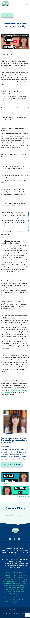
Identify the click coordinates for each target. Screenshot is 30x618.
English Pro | (8, 577)
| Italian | (18, 583)
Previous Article (7, 483)
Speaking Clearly (18, 600)
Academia (13, 589)
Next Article (23, 496)
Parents (8, 591)
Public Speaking (20, 595)
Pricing (23, 577)
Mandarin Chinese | (14, 585)
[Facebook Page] (10, 539)
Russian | (8, 587)
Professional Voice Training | (10, 579)
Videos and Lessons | (9, 581)
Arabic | (17, 581)
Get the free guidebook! (12, 464)
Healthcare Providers (18, 591)
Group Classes (16, 577)
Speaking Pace (20, 602)
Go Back (7, 15)
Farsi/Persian (23, 581)
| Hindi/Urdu (11, 583)
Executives (20, 589)
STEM (8, 589)
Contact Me (23, 575)
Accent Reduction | (8, 575)
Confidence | (10, 593)
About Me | (17, 575)
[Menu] (26, 4)
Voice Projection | (11, 602)
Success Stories (23, 579)
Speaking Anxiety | (9, 598)
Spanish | (14, 587)
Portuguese (23, 585)
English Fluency (18, 593)
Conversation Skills (20, 598)
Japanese (23, 583)
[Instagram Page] (14, 539)
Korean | (5, 585)
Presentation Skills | (10, 595)
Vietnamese (20, 587)
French (6, 583)
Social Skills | (10, 600)
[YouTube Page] (19, 539)
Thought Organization (15, 604)
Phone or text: (15, 572)
